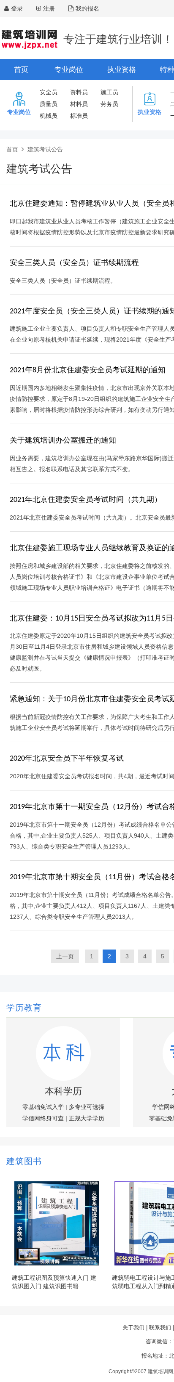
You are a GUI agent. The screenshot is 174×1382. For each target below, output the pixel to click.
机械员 (48, 115)
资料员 (79, 92)
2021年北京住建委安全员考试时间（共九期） (86, 500)
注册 (49, 8)
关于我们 (133, 1327)
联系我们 (160, 1327)
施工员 (109, 92)
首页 (21, 70)
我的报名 (87, 8)
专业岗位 (68, 70)
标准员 (79, 115)
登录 (17, 8)
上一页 (65, 956)
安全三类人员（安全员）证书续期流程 (74, 263)
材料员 (79, 104)
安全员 (48, 92)
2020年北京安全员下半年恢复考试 (67, 759)
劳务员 (109, 104)
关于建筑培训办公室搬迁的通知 (63, 441)
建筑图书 (24, 1162)
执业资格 (121, 70)
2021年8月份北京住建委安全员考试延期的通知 (88, 370)
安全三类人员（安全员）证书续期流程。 (63, 280)
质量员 (48, 104)
